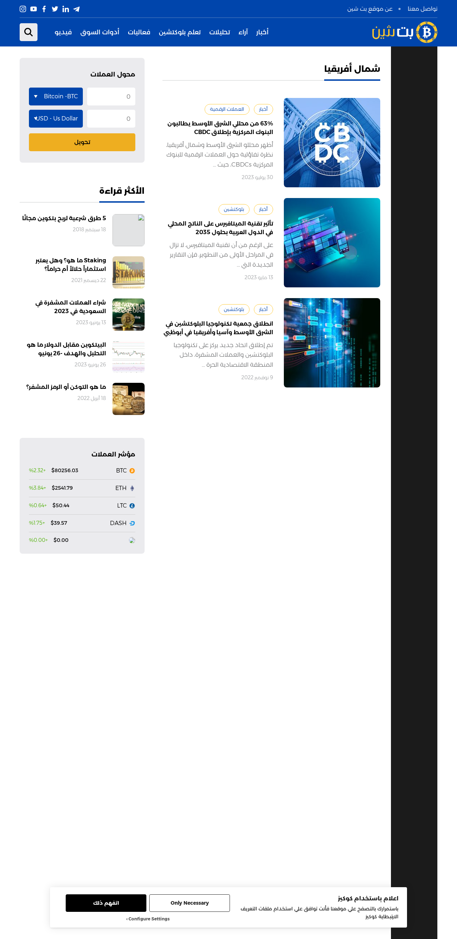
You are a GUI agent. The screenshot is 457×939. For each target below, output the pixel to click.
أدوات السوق (99, 32)
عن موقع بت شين (370, 8)
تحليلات (219, 32)
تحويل (82, 142)
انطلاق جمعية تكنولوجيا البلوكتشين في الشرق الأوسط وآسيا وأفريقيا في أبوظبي (218, 328)
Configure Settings (149, 918)
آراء (243, 32)
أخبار (262, 32)
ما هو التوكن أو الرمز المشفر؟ (66, 387)
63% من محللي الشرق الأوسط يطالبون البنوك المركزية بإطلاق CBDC (220, 127)
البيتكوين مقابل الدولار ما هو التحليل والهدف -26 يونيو (66, 349)
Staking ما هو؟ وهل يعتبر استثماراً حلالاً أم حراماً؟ (71, 264)
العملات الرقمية (227, 109)
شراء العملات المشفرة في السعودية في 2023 (70, 307)
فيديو (63, 32)
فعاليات (139, 32)
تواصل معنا (422, 8)
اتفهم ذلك (106, 903)
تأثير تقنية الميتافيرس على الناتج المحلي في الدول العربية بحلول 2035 (220, 228)
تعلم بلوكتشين (180, 32)
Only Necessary (190, 903)
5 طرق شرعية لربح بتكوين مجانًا (64, 218)
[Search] (28, 32)
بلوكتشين (234, 209)
